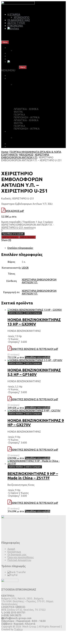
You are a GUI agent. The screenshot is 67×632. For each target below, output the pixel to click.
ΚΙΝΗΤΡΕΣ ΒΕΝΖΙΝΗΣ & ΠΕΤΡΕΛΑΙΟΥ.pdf (35, 349)
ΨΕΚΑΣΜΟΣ (26, 154)
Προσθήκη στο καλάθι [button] (37, 357)
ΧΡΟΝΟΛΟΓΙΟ (21, 17)
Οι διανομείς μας (16, 554)
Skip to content (17, 42)
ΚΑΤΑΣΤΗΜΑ (15, 78)
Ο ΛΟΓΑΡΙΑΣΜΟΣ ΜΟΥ (30, 103)
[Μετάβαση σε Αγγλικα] (13, 28)
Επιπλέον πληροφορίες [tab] (20, 248)
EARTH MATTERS (17, 146)
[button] (8, 70)
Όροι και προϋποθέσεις (20, 557)
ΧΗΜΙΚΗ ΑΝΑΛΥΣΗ (25, 137)
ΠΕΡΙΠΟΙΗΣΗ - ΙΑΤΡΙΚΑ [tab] (27, 117)
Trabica (18, 629)
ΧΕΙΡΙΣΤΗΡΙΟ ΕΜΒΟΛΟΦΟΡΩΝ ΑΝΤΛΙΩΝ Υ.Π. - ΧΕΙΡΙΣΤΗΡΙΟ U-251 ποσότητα (27, 226)
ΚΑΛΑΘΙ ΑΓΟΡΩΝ (27, 84)
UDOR (25, 267)
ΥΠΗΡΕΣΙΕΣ (13, 131)
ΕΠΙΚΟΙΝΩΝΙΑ (15, 25)
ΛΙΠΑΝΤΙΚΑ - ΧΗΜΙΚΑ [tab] (26, 109)
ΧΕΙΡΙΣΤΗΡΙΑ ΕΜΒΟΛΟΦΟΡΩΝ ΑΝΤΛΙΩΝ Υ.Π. (25, 156)
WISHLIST (22, 96)
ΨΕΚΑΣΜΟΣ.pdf (14, 211)
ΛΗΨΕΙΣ (11, 143)
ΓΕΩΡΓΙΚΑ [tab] (19, 114)
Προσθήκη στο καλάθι (12, 234)
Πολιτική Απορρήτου (19, 560)
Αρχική (11, 548)
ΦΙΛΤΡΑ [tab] (18, 111)
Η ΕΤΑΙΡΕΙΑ (13, 14)
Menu (4, 42)
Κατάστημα (14, 551)
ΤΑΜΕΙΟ (21, 90)
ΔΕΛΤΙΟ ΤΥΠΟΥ (16, 23)
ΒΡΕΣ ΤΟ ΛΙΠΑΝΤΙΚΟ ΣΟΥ (21, 75)
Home (4, 151)
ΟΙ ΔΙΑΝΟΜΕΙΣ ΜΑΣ (18, 20)
